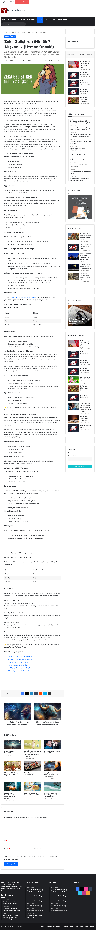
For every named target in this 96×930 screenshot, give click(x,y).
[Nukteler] (13, 10)
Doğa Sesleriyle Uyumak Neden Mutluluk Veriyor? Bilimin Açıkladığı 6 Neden (86, 407)
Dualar (46, 19)
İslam (20, 19)
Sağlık (40, 19)
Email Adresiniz (73, 455)
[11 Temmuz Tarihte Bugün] (73, 397)
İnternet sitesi (38, 848)
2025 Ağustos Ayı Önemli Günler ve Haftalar (85, 246)
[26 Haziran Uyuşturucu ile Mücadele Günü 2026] (73, 276)
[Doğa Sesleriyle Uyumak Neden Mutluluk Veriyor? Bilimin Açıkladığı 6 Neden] (73, 406)
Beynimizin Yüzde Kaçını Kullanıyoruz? (20, 656)
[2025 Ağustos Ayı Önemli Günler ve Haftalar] (73, 247)
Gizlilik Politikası (57, 926)
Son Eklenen (71, 54)
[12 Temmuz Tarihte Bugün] (73, 91)
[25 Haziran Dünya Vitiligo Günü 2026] (52, 744)
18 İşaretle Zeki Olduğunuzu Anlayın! (20, 659)
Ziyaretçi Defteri (84, 926)
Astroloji (33, 19)
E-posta (7, 848)
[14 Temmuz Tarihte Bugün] (73, 75)
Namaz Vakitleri (68, 926)
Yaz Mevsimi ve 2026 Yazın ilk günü (85, 379)
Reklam (76, 926)
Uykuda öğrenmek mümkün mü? (18, 671)
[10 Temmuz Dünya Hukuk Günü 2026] (73, 419)
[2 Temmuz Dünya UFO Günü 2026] (12, 744)
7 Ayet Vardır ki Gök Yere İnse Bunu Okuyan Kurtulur (79, 321)
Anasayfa (5, 19)
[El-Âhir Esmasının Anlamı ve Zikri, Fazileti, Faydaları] (73, 267)
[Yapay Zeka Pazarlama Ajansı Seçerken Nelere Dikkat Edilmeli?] (52, 766)
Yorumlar (90, 54)
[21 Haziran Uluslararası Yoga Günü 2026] (12, 766)
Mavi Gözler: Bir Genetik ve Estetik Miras (21, 668)
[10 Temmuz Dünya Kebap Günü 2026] (73, 100)
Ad (5, 840)
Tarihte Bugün (62, 19)
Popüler (81, 54)
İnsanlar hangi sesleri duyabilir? (18, 662)
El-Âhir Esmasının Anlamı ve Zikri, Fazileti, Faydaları (86, 266)
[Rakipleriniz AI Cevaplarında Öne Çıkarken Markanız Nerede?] (12, 786)
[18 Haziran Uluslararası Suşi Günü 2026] (32, 766)
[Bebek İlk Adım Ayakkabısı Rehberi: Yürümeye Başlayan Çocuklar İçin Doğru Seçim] (32, 744)
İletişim (92, 926)
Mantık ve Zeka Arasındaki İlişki (18, 665)
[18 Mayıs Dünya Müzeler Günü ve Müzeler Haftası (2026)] (73, 236)
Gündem (13, 19)
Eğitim (53, 19)
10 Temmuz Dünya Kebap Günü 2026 (84, 99)
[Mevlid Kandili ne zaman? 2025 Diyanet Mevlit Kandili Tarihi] (73, 256)
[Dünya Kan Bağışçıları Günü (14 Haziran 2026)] (32, 786)
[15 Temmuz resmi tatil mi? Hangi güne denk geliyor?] (73, 64)
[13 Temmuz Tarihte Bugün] (73, 83)
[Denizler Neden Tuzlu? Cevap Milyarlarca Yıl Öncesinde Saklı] (52, 786)
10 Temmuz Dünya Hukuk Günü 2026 (84, 418)
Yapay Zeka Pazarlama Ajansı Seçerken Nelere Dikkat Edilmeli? (51, 774)
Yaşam (25, 19)
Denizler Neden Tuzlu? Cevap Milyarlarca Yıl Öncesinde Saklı (51, 794)
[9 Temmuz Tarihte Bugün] (73, 428)
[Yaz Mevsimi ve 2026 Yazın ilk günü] (73, 379)
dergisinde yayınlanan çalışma (23, 297)
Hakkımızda (48, 926)
